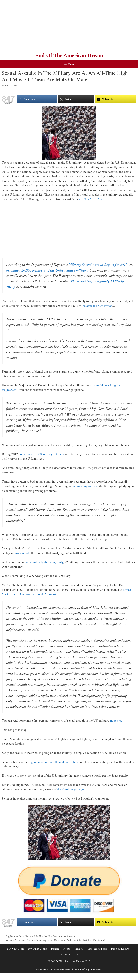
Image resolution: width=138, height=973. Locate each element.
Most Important (70, 954)
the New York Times (92, 199)
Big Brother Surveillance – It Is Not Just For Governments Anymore (41, 936)
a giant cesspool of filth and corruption (53, 762)
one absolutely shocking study (44, 562)
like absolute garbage (70, 789)
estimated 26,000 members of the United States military (47, 270)
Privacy (79, 948)
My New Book (15, 948)
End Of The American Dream (69, 55)
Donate (55, 948)
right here (116, 720)
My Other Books (37, 948)
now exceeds (22, 553)
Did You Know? (120, 948)
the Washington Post (85, 486)
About (66, 948)
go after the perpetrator (97, 306)
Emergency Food (97, 948)
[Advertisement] (69, 25)
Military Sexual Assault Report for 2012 (98, 264)
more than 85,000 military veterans (41, 454)
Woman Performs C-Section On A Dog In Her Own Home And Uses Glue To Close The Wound (55, 940)
